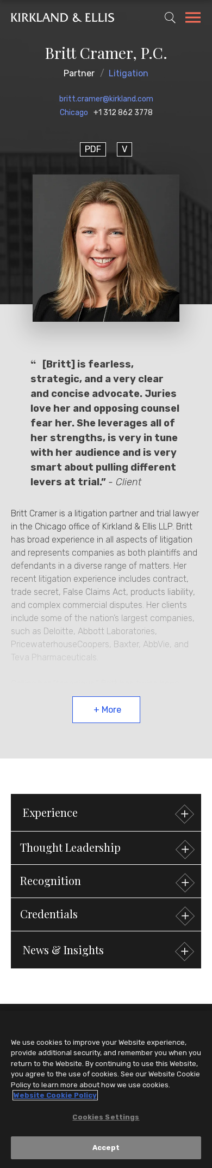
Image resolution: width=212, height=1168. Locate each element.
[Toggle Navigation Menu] (193, 19)
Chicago (74, 112)
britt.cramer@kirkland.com (106, 99)
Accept (106, 1147)
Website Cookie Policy (55, 1095)
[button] (106, 848)
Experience (50, 812)
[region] (106, 1089)
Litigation (128, 73)
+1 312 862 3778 (123, 112)
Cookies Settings (105, 1117)
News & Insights (63, 949)
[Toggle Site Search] (170, 17)
